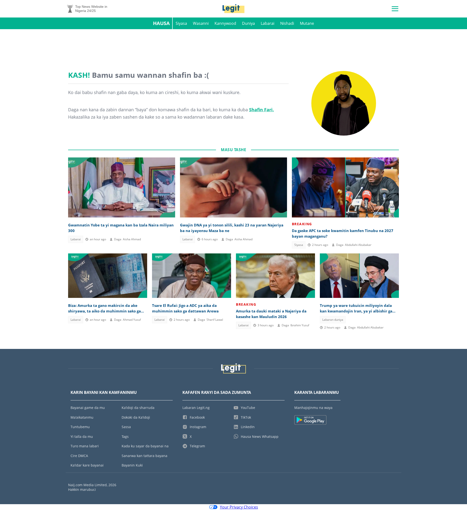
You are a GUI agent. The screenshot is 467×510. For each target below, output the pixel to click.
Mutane (307, 23)
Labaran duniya (332, 320)
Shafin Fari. (261, 109)
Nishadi (287, 23)
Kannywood (225, 23)
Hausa (161, 23)
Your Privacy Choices (239, 507)
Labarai (267, 23)
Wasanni (201, 23)
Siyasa (181, 23)
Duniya (248, 23)
